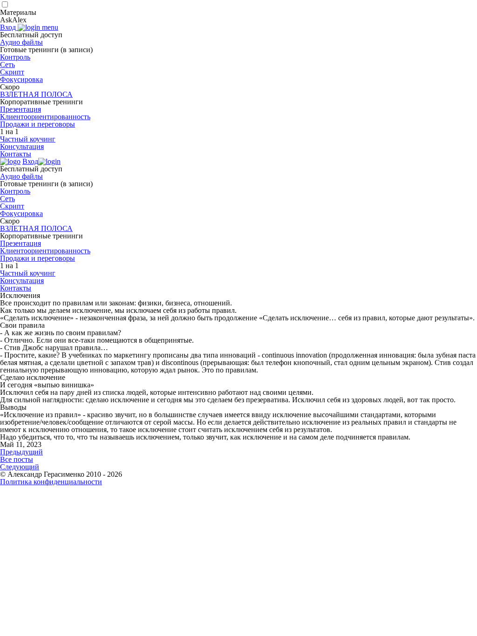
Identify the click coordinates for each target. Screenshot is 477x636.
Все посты (16, 459)
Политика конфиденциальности (51, 482)
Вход (9, 27)
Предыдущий (21, 452)
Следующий (19, 467)
